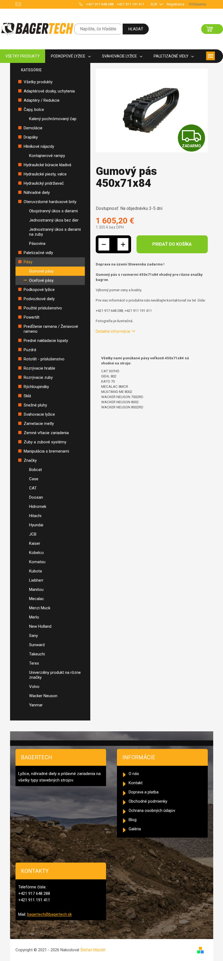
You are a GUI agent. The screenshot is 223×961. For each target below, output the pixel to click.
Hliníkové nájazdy (39, 146)
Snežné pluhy (35, 405)
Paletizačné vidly (38, 252)
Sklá (27, 395)
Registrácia (175, 4)
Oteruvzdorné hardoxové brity (50, 201)
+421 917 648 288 (99, 4)
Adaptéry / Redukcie (42, 100)
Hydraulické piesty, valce (45, 174)
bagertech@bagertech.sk (49, 914)
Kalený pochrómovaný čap (52, 118)
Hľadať (135, 29)
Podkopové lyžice (39, 289)
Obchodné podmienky (148, 801)
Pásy (28, 262)
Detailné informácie (113, 331)
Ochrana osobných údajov (152, 810)
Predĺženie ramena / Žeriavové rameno (51, 329)
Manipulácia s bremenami (46, 451)
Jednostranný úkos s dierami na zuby (55, 232)
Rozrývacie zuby (38, 377)
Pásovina (37, 243)
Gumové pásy (41, 271)
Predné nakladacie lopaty (46, 340)
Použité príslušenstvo (43, 308)
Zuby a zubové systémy (45, 442)
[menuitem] (22, 56)
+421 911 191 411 (130, 4)
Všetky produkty (38, 81)
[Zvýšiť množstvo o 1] (122, 244)
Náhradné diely (37, 192)
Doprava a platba (144, 792)
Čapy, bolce (34, 109)
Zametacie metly (39, 423)
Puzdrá (30, 349)
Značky (30, 460)
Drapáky (31, 137)
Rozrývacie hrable (39, 368)
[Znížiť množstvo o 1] (103, 244)
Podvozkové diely (39, 298)
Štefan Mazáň (92, 949)
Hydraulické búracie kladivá (47, 164)
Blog (133, 819)
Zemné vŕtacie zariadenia (46, 432)
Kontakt (136, 782)
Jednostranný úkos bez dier (54, 220)
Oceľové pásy (41, 280)
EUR (154, 4)
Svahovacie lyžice (39, 414)
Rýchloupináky (36, 386)
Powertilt (31, 317)
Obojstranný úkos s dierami (53, 211)
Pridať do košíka (172, 244)
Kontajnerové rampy (47, 155)
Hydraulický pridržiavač (44, 183)
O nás (134, 773)
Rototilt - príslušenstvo (44, 359)
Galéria (135, 829)
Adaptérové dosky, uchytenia (49, 91)
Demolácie (33, 128)
